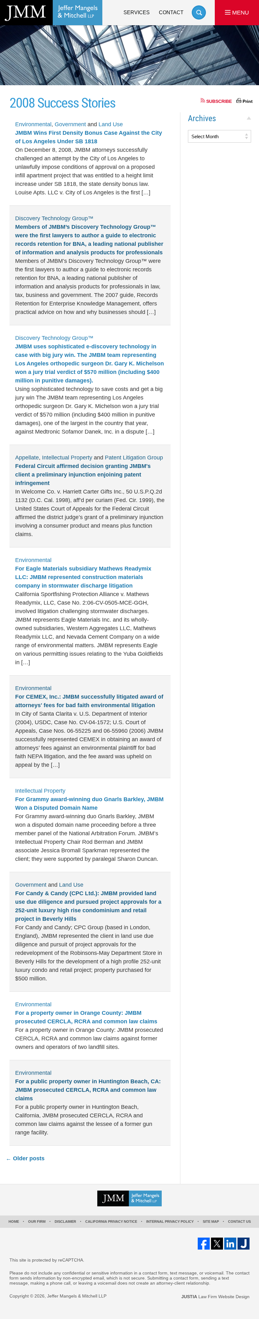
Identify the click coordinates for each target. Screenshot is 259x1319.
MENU (240, 12)
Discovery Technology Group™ (54, 218)
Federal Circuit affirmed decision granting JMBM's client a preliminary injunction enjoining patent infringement (83, 474)
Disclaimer (65, 1221)
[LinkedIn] (230, 1244)
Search (199, 12)
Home (14, 1221)
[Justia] (244, 1244)
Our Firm (36, 1221)
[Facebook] (204, 1244)
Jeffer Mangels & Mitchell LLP (76, 1295)
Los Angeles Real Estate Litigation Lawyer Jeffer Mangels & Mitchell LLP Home (51, 12)
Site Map (211, 1221)
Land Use (111, 124)
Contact (171, 12)
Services (136, 12)
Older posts (25, 1158)
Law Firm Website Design (215, 1296)
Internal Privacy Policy (170, 1221)
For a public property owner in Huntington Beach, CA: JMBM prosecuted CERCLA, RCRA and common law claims (88, 1090)
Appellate (27, 457)
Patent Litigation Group (134, 457)
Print (248, 101)
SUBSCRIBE (219, 101)
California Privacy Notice (111, 1221)
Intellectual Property (67, 457)
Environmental (33, 124)
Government (70, 124)
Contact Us (239, 1221)
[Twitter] (217, 1244)
